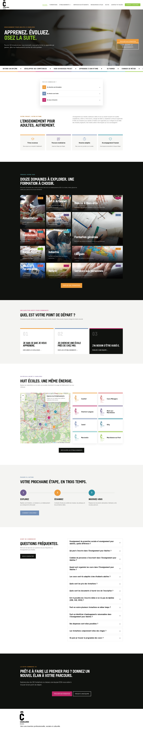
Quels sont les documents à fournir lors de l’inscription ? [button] (91, 591)
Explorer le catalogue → (32, 350)
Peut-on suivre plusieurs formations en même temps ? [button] (90, 607)
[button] (54, 427)
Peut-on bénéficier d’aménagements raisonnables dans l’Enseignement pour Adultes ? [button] (90, 616)
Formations (53, 4)
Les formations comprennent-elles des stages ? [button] (88, 631)
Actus (107, 4)
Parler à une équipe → (100, 350)
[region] (45, 418)
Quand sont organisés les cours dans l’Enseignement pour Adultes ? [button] (92, 568)
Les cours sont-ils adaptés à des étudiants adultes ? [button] (90, 577)
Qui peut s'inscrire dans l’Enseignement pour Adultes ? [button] (90, 551)
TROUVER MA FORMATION (128, 41)
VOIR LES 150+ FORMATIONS (71, 285)
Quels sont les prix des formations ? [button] (83, 584)
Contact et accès (117, 4)
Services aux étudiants (81, 4)
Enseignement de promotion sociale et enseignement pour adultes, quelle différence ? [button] (92, 543)
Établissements (64, 4)
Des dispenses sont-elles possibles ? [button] (84, 624)
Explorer (32, 211)
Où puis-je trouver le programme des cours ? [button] (87, 638)
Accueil (44, 4)
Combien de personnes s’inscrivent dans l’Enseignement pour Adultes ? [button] (93, 559)
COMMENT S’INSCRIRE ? (29, 513)
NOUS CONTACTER (28, 556)
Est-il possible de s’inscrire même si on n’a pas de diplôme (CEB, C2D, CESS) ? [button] (92, 599)
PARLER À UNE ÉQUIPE (82, 693)
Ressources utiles (97, 4)
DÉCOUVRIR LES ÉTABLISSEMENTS (127, 46)
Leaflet (54, 442)
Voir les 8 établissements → (68, 350)
